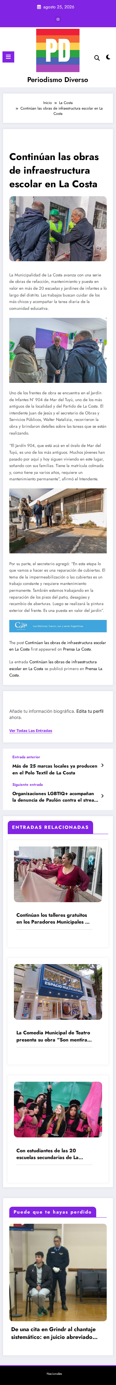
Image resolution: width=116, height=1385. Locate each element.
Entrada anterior (26, 757)
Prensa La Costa (77, 649)
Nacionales (54, 1373)
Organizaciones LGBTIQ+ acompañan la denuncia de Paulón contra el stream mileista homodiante (55, 797)
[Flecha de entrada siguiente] (102, 796)
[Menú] (8, 57)
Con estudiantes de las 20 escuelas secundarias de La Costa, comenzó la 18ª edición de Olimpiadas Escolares (54, 1154)
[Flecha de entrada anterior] (102, 765)
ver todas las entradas (30, 731)
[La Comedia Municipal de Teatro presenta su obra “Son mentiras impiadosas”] (58, 991)
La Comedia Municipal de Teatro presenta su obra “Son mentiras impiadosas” (53, 1036)
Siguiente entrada (27, 784)
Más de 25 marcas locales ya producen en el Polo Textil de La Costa (54, 769)
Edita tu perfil (89, 711)
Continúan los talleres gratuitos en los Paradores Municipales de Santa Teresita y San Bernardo (53, 919)
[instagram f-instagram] (58, 19)
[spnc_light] (108, 58)
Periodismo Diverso (57, 79)
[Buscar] (97, 58)
